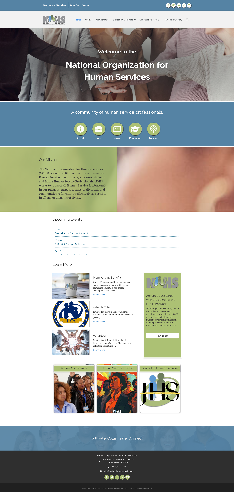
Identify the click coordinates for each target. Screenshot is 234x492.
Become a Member (55, 5)
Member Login (79, 5)
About (88, 20)
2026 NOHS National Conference (70, 232)
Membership (102, 20)
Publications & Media (149, 20)
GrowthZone (147, 488)
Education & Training (123, 20)
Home (78, 20)
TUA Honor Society (173, 20)
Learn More (99, 294)
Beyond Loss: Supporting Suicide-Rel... (72, 243)
